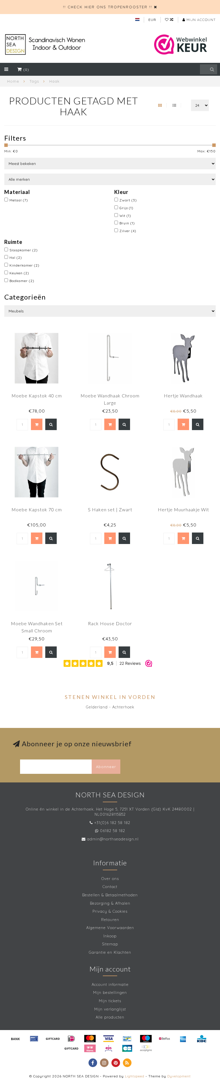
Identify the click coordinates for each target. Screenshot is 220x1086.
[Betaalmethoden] (15, 1038)
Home (13, 81)
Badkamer (21, 281)
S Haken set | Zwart (110, 509)
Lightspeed (134, 1076)
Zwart (128, 200)
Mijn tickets (110, 1000)
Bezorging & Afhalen (110, 903)
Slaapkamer (23, 250)
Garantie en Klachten (110, 952)
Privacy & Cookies (110, 911)
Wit (125, 215)
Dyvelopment (179, 1076)
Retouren (110, 919)
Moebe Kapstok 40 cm (36, 395)
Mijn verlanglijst (110, 1009)
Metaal (18, 200)
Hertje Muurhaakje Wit (183, 509)
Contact (110, 886)
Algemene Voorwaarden (110, 927)
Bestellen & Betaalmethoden (110, 895)
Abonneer (106, 766)
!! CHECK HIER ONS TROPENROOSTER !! (107, 7)
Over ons (110, 878)
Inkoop (110, 936)
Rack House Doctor (110, 623)
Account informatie (110, 984)
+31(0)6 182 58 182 (112, 822)
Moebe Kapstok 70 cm (36, 509)
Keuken (19, 273)
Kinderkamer (24, 265)
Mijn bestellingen (110, 992)
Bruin (127, 223)
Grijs (126, 208)
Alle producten (110, 1017)
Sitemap (110, 944)
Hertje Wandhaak (183, 395)
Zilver (127, 231)
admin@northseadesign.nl (113, 839)
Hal (15, 257)
